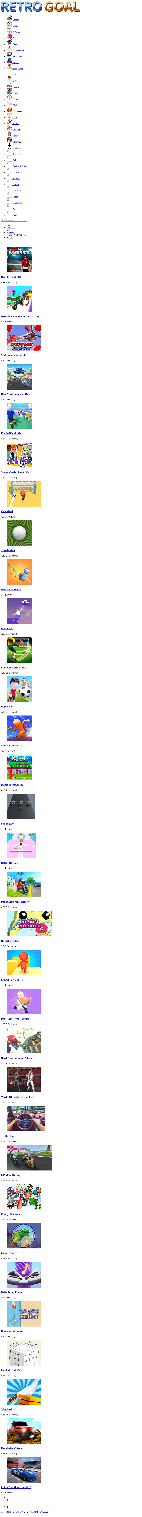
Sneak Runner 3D (11, 745)
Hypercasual (18, 50)
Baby (14, 160)
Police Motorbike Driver (15, 901)
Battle (15, 215)
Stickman (16, 148)
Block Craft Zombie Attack (16, 1057)
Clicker (15, 105)
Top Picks (16, 154)
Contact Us (46, 1512)
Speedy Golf (8, 550)
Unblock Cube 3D (11, 1370)
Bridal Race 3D (10, 862)
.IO (14, 75)
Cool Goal (7, 511)
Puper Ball (7, 706)
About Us (5, 1512)
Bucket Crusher (10, 940)
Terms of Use (15, 1512)
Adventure (17, 56)
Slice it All (6, 1409)
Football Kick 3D (11, 433)
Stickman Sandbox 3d (13, 355)
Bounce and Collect (12, 1331)
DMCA (37, 1512)
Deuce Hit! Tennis (11, 589)
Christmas (16, 142)
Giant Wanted (9, 1253)
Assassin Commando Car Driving (20, 316)
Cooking (16, 129)
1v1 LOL (11, 227)
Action (15, 44)
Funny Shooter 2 (10, 1214)
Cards (15, 197)
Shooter (16, 178)
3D (14, 38)
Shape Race (7, 823)
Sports (15, 26)
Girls (14, 117)
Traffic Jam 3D (9, 1136)
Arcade (15, 62)
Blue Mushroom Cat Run (15, 394)
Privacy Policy (27, 1512)
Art (14, 209)
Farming (16, 123)
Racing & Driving (20, 166)
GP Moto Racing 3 (11, 1175)
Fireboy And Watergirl (16, 235)
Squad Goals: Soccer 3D (15, 472)
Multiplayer (17, 68)
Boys (14, 81)
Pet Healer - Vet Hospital (15, 1018)
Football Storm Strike (13, 667)
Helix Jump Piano (11, 1292)
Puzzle (15, 93)
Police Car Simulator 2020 (16, 1487)
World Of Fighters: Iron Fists (17, 1096)
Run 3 (9, 225)
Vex (8, 230)
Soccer (15, 20)
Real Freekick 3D (11, 277)
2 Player (16, 32)
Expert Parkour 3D (12, 979)
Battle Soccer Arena (12, 784)
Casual (15, 184)
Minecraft (11, 232)
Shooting (16, 99)
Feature (15, 136)
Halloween (17, 111)
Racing (15, 87)
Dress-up (16, 190)
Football (16, 172)
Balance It (7, 628)
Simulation (17, 203)
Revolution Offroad (12, 1448)
